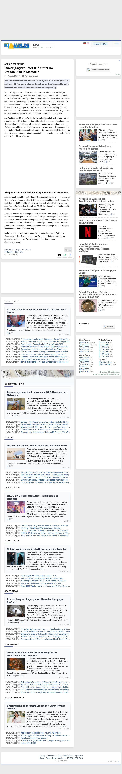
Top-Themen (11, 301)
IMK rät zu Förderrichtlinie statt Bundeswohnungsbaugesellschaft (47, 361)
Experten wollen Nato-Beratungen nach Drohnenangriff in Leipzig (47, 356)
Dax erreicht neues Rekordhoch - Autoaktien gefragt (95, 147)
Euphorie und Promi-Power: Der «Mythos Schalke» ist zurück (45, 631)
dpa (36, 76)
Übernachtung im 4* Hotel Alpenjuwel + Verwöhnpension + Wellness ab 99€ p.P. (53, 429)
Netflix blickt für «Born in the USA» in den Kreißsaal (98, 221)
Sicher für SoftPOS (28, 743)
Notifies (117, 374)
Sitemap (42, 755)
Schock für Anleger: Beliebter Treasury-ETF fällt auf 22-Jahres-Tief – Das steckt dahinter (98, 294)
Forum (48, 758)
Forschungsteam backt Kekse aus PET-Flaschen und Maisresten (37, 394)
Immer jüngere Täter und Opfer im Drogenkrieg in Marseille (28, 70)
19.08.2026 (84, 366)
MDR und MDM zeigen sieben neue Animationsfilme (42, 578)
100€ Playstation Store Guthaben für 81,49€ (38, 575)
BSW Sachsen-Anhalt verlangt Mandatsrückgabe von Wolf (44, 351)
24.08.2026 (84, 351)
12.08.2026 (104, 351)
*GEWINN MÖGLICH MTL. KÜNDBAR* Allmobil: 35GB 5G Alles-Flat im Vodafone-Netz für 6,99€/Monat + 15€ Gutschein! (69, 477)
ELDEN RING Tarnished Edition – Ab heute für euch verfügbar (46, 533)
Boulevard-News (14, 384)
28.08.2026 (84, 342)
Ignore (110, 374)
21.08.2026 (84, 362)
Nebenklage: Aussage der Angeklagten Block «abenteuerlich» (97, 200)
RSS (81, 758)
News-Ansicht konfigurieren (110, 372)
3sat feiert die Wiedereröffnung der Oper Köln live (41, 583)
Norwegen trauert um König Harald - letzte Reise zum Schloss (46, 346)
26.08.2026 (84, 347)
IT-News (9, 437)
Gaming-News (12, 487)
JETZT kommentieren (100, 69)
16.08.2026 (104, 342)
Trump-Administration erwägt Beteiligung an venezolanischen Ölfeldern (32, 654)
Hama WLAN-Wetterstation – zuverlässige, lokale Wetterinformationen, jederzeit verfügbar (94, 247)
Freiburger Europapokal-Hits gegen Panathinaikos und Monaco (46, 628)
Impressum (78, 755)
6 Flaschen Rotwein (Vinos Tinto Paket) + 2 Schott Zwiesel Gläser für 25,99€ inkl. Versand (57, 424)
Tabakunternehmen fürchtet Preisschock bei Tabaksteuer (44, 349)
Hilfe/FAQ (69, 758)
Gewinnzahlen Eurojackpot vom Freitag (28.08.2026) (42, 344)
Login (97, 44)
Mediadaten (68, 755)
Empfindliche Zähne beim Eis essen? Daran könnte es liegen (36, 707)
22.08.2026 (84, 359)
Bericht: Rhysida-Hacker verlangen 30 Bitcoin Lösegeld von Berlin (47, 359)
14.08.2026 (104, 347)
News (54, 758)
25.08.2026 (84, 349)
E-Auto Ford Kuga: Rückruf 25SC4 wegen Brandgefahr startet (45, 740)
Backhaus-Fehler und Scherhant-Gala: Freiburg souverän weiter (47, 636)
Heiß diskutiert (105, 364)
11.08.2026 (104, 354)
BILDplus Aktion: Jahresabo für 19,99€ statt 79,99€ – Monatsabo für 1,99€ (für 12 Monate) (57, 482)
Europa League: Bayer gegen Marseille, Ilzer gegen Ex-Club (35, 601)
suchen (110, 326)
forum (117, 74)
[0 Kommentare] (10, 254)
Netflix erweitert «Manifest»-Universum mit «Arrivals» (37, 549)
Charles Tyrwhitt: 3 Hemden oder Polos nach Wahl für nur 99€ (46, 427)
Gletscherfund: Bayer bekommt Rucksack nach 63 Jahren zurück (47, 634)
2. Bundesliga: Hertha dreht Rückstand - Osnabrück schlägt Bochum (48, 339)
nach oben (112, 761)
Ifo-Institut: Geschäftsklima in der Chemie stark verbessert (96, 169)
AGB (60, 755)
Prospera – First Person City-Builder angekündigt (40, 528)
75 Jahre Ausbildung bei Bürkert (34, 738)
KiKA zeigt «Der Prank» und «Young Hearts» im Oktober (43, 580)
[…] (8, 332)
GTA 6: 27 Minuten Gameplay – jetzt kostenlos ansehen (32, 497)
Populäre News (106, 362)
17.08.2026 (84, 371)
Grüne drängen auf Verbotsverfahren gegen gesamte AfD (44, 354)
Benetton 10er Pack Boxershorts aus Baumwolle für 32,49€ (44, 421)
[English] (88, 43)
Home (41, 758)
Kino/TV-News (12, 540)
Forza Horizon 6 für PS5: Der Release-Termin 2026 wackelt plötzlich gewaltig (52, 535)
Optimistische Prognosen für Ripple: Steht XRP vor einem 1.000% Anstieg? (51, 682)
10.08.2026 (104, 356)
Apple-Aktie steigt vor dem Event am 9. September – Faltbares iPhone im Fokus (53, 687)
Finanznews (11, 644)
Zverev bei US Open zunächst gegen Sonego (97, 271)
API (76, 758)
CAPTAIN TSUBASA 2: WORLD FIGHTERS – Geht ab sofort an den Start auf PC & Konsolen (58, 530)
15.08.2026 (104, 344)
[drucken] (70, 250)
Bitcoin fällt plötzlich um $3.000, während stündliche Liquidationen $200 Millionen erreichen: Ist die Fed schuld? (66, 692)
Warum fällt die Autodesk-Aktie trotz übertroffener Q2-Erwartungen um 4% (50, 684)
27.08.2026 (84, 344)
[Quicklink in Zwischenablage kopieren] (66, 250)
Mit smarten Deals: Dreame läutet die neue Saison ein (37, 445)
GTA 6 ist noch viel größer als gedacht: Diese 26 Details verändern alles (50, 525)
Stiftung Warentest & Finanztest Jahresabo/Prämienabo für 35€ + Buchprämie (52, 479)
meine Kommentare (100, 374)
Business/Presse (14, 697)
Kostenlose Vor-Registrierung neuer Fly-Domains (40, 732)
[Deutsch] (85, 43)
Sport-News (11, 591)
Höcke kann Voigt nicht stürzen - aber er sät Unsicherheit (98, 125)
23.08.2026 (84, 357)
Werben (61, 758)
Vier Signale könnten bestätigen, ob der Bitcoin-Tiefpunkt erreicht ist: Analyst (51, 689)
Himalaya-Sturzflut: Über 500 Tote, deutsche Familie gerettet (45, 341)
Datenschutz (52, 755)
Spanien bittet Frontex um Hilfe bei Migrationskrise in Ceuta (37, 311)
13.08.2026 (104, 349)
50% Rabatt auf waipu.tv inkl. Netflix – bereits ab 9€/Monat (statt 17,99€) (50, 474)
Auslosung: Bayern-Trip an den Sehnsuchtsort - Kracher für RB (46, 639)
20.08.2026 (84, 364)
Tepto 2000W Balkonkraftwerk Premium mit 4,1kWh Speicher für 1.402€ (49, 585)
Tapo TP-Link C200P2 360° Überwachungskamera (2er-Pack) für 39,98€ (50, 472)
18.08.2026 (84, 369)
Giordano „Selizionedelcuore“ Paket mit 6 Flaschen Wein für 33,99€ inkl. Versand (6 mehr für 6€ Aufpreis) (63, 432)
